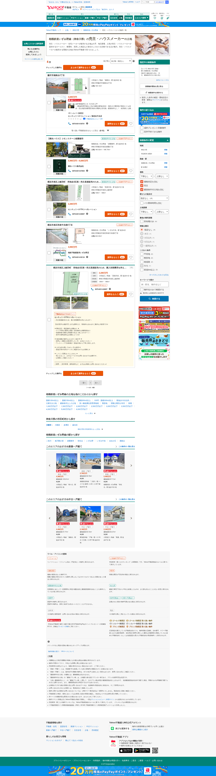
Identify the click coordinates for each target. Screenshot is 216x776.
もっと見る (89, 413)
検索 (167, 2)
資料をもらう (115, 123)
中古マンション (77, 17)
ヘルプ (137, 2)
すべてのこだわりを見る (159, 275)
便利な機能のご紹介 (140, 729)
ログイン (75, 9)
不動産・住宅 (51, 726)
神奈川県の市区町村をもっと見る (89, 429)
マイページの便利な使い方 (34, 59)
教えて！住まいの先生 (74, 740)
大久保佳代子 (160, 2)
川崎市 (48, 425)
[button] (49, 457)
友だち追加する (122, 728)
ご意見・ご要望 (137, 760)
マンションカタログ (54, 740)
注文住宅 (113, 17)
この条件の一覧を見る (126, 446)
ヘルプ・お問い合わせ (153, 760)
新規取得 (89, 7)
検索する (156, 298)
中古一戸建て (102, 17)
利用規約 (96, 760)
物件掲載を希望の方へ (111, 760)
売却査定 (128, 17)
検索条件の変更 (147, 140)
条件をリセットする (162, 80)
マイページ (156, 99)
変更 (165, 150)
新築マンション (63, 17)
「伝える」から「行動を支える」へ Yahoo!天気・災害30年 (68, 2)
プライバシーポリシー (62, 760)
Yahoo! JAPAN (128, 2)
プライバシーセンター (82, 760)
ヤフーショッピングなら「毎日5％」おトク (98, 9)
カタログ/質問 (140, 17)
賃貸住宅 (50, 17)
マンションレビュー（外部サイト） (103, 699)
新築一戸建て (90, 17)
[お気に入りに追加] (131, 123)
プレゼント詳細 (63, 626)
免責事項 (125, 760)
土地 (120, 17)
